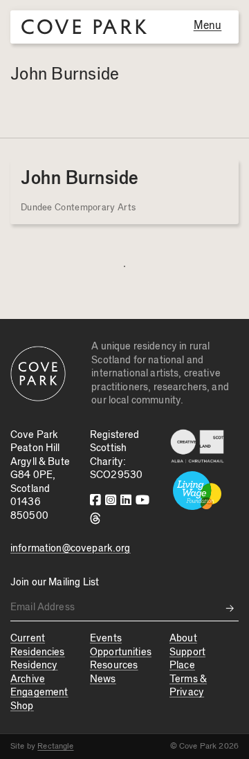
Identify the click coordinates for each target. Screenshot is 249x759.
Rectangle (55, 746)
